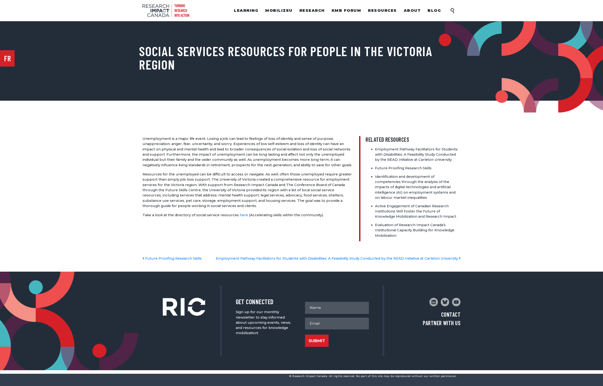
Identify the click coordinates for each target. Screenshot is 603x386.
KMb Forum (346, 10)
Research (312, 10)
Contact (450, 314)
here (244, 215)
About (412, 10)
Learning (246, 10)
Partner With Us (441, 323)
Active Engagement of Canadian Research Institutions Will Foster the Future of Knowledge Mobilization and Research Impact (415, 211)
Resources (382, 10)
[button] (452, 11)
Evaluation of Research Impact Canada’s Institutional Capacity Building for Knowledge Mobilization (414, 230)
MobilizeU (279, 10)
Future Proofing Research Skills (403, 168)
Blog (434, 10)
